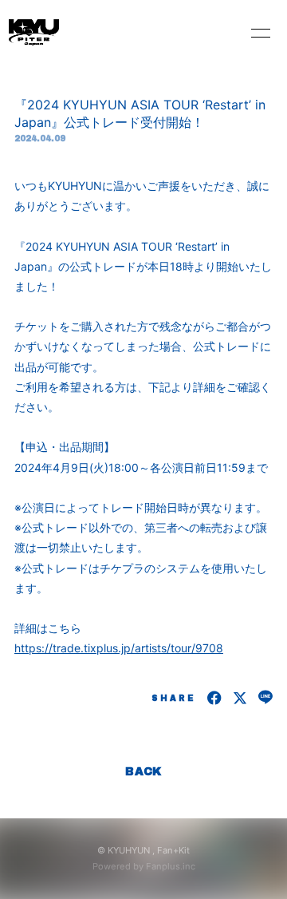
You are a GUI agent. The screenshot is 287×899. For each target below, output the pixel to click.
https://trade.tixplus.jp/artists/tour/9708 (118, 648)
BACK (143, 772)
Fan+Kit (173, 850)
